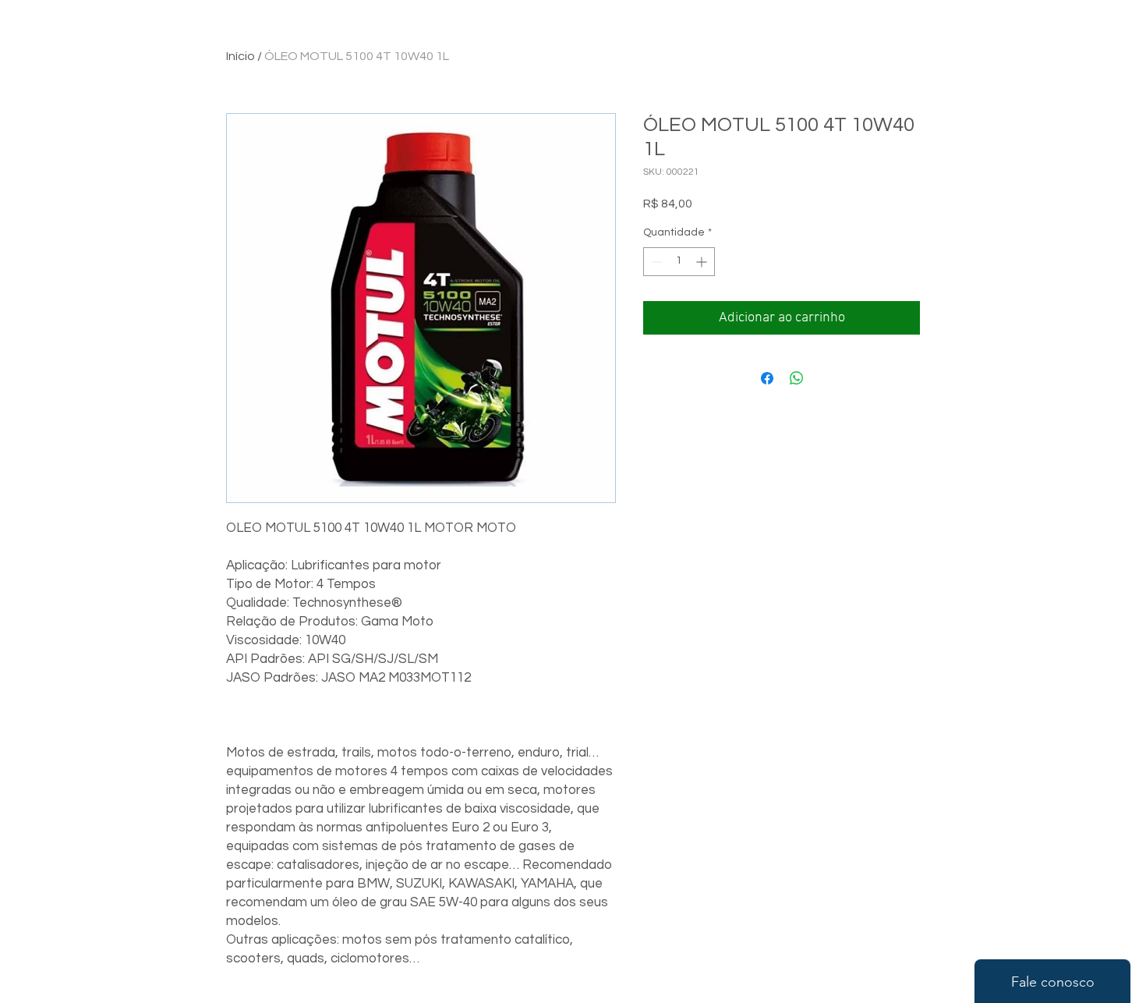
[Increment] (703, 261)
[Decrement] (655, 261)
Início (240, 56)
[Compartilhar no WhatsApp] (796, 378)
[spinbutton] (679, 261)
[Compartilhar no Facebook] (767, 378)
